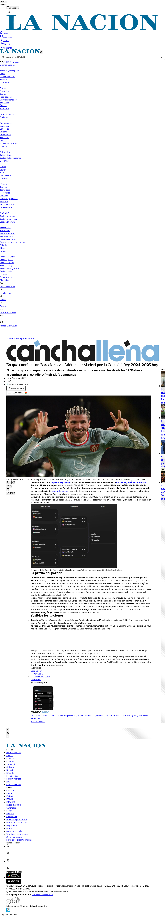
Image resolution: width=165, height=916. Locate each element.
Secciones (7, 37)
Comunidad (5, 134)
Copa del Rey (36, 671)
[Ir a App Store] (13, 883)
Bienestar (4, 137)
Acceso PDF (5, 227)
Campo (3, 94)
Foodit (6, 40)
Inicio (5, 33)
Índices (3, 105)
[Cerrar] (41, 52)
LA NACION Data (7, 76)
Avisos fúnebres (7, 233)
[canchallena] (82, 360)
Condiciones (37, 894)
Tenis (2, 172)
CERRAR (3, 2)
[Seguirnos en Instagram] (7, 861)
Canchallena (5, 175)
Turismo (3, 187)
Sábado (3, 245)
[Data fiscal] (8, 911)
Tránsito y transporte (9, 70)
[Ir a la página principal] (82, 29)
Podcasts (4, 201)
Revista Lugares (7, 262)
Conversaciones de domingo (13, 242)
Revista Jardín (6, 271)
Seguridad (4, 126)
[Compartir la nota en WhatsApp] (10, 486)
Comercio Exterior (8, 99)
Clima (2, 73)
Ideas (2, 248)
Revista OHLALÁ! (7, 256)
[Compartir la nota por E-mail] (13, 493)
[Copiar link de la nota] (7, 489)
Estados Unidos (7, 114)
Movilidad (4, 102)
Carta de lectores (8, 239)
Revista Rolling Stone (9, 268)
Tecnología (5, 190)
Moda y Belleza (7, 204)
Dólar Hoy (4, 91)
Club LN (6, 44)
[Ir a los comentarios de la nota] (13, 482)
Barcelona (38, 673)
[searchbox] (81, 56)
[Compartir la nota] (7, 486)
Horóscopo (5, 192)
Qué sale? (4, 213)
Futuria (3, 88)
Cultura (3, 131)
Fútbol (3, 166)
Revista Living (6, 265)
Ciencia (3, 140)
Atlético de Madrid (41, 676)
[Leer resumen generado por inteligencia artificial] (7, 482)
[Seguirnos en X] (7, 854)
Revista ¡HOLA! (6, 259)
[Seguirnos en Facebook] (7, 846)
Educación (4, 129)
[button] (82, 188)
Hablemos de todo (8, 143)
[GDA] (13, 903)
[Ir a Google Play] (13, 877)
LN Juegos (4, 184)
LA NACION (12, 338)
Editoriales (5, 152)
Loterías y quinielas (9, 198)
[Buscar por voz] (161, 56)
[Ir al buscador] (8, 11)
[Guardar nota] (10, 482)
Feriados (4, 195)
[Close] (7, 729)
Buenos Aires (6, 123)
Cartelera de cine (7, 216)
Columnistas (5, 155)
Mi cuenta (7, 48)
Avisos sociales (7, 236)
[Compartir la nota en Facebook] (7, 493)
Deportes (22, 338)
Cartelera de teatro (8, 219)
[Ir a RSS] (7, 869)
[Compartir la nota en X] (10, 493)
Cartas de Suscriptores (10, 158)
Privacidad (48, 894)
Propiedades (6, 97)
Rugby (3, 169)
